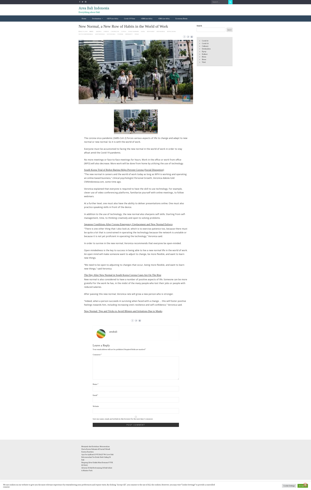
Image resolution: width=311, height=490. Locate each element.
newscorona (171, 31)
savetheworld (100, 34)
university (129, 34)
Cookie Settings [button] (289, 486)
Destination (96, 18)
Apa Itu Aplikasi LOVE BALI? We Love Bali (97, 454)
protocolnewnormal (86, 34)
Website (96, 406)
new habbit (151, 31)
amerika (98, 31)
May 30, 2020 (83, 31)
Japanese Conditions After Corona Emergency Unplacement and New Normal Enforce (128, 224)
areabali (113, 331)
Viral (204, 62)
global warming (133, 31)
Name (95, 384)
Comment (97, 355)
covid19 (123, 31)
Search (199, 26)
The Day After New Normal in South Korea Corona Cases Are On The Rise (122, 275)
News (91, 31)
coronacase (115, 31)
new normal (161, 31)
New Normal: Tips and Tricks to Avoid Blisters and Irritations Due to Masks (123, 311)
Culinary (205, 46)
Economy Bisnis (181, 18)
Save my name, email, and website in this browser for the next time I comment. (123, 419)
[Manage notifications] (305, 485)
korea (143, 31)
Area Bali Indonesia (94, 8)
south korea (111, 34)
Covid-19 (205, 43)
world (137, 34)
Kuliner (205, 54)
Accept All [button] (303, 486)
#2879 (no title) (112, 18)
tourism (120, 34)
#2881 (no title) (164, 18)
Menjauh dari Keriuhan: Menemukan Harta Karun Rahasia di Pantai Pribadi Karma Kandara (95, 449)
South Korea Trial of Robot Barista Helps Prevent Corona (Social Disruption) (124, 169)
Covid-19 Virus (129, 18)
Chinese (106, 31)
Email (95, 395)
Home (84, 18)
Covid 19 (205, 41)
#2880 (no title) (146, 18)
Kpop (204, 51)
